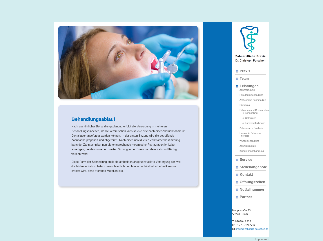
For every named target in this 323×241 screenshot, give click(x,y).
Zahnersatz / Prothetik (251, 128)
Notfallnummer (252, 189)
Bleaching (245, 105)
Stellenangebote (253, 167)
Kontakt (246, 174)
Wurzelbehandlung (249, 141)
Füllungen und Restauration (254, 110)
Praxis (245, 71)
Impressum (262, 239)
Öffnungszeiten (252, 182)
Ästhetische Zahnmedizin (253, 100)
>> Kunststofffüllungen (253, 123)
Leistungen (249, 86)
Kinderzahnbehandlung (252, 151)
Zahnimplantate (248, 146)
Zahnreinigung (247, 90)
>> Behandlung (250, 113)
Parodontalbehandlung (251, 95)
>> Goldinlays (249, 118)
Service (246, 159)
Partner (246, 197)
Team (244, 78)
